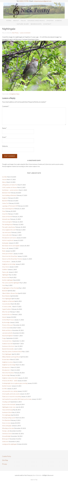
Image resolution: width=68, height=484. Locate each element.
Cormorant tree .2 (7, 341)
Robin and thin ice (7, 330)
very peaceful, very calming (9, 391)
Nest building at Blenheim (9, 195)
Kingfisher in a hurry (7, 362)
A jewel (4, 317)
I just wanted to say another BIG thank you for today (17, 399)
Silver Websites (37, 475)
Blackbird (5, 200)
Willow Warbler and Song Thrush (11, 357)
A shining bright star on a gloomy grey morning (14, 383)
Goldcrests (5, 441)
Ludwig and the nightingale (9, 444)
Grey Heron (5, 267)
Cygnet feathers (6, 309)
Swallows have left (7, 343)
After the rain (6, 312)
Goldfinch (5, 269)
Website (5, 146)
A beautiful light (6, 436)
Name (4, 128)
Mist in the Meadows (8, 372)
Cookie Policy (6, 456)
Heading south (6, 402)
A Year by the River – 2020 (9, 380)
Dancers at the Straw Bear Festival (12, 259)
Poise (3, 211)
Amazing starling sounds (8, 417)
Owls (3, 285)
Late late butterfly (7, 333)
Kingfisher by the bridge (8, 264)
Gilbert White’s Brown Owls (10, 293)
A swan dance (6, 359)
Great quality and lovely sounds (11, 394)
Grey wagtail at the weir (9, 230)
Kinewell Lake (6, 219)
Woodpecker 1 (6, 370)
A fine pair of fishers (7, 253)
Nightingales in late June (9, 407)
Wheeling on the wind (8, 428)
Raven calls (5, 248)
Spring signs (5, 243)
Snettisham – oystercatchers (10, 190)
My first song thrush (7, 240)
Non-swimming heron (8, 208)
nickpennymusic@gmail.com (42, 1)
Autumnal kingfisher (7, 335)
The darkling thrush (7, 224)
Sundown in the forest (8, 346)
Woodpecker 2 (6, 367)
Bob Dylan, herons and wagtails (11, 245)
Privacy (4, 464)
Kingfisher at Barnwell (8, 301)
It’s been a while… (7, 306)
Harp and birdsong (7, 409)
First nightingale (6, 415)
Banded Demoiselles (8, 349)
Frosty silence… (6, 261)
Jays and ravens (6, 232)
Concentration (6, 304)
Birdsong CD (5, 439)
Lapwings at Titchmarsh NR (9, 206)
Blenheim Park (6, 192)
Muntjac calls (5, 431)
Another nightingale (7, 280)
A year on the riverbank (8, 404)
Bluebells (4, 290)
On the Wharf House (8, 319)
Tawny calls (5, 272)
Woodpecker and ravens (9, 237)
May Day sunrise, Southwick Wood (12, 351)
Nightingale (5, 274)
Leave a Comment (25, 32)
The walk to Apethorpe (8, 227)
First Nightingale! (7, 354)
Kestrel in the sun (7, 314)
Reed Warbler (6, 296)
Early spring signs (7, 425)
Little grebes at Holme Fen (9, 185)
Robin (3, 251)
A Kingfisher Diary (14, 94)
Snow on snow (6, 423)
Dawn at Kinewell (7, 216)
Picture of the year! (7, 325)
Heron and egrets (7, 222)
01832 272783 (24, 1)
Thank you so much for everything (11, 396)
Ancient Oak (5, 277)
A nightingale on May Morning (10, 288)
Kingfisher (5, 198)
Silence (4, 182)
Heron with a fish (7, 235)
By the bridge (6, 322)
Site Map (5, 460)
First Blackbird (6, 420)
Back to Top (34, 479)
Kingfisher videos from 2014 (10, 378)
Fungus (4, 338)
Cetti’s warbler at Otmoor (9, 187)
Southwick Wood (7, 412)
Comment (5, 106)
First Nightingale (6, 298)
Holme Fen (5, 203)
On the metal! (6, 327)
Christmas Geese (7, 433)
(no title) (4, 177)
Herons (4, 179)
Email (4, 137)
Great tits (5, 214)
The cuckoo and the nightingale (10, 282)
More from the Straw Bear (9, 256)
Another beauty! (6, 386)
